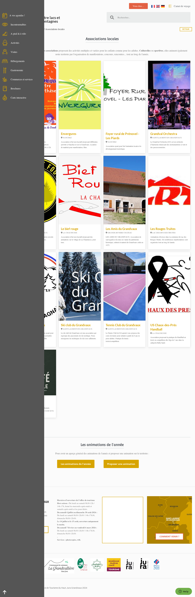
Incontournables (18, 24)
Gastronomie (17, 70)
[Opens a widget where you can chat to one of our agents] (183, 591)
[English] (158, 6)
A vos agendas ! (17, 15)
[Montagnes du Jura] (97, 565)
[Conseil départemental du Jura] (130, 564)
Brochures (16, 88)
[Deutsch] (163, 6)
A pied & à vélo (18, 33)
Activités (15, 42)
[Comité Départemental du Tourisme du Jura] (144, 563)
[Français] (153, 6)
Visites (14, 51)
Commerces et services (22, 79)
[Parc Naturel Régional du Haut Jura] (82, 564)
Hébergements (18, 61)
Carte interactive (18, 97)
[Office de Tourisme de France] (156, 564)
